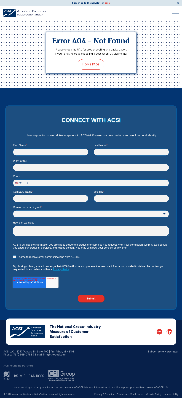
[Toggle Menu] (175, 13)
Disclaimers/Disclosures (130, 394)
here (107, 3)
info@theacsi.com (54, 354)
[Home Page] (27, 331)
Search (174, 26)
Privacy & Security (104, 394)
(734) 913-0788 (22, 354)
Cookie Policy (154, 394)
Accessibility (171, 394)
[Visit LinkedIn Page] (169, 332)
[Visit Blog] (159, 332)
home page (91, 64)
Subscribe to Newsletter (163, 351)
